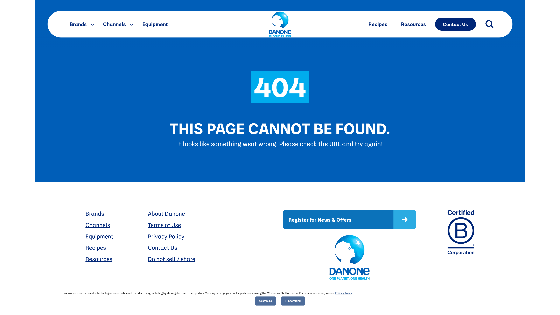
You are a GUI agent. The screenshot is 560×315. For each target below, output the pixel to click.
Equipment (155, 24)
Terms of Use (164, 224)
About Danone (166, 213)
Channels (115, 24)
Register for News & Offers (319, 219)
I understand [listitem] (293, 300)
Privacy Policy (166, 236)
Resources (413, 24)
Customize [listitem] (265, 300)
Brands (79, 24)
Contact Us (455, 24)
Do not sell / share (171, 258)
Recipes (377, 24)
